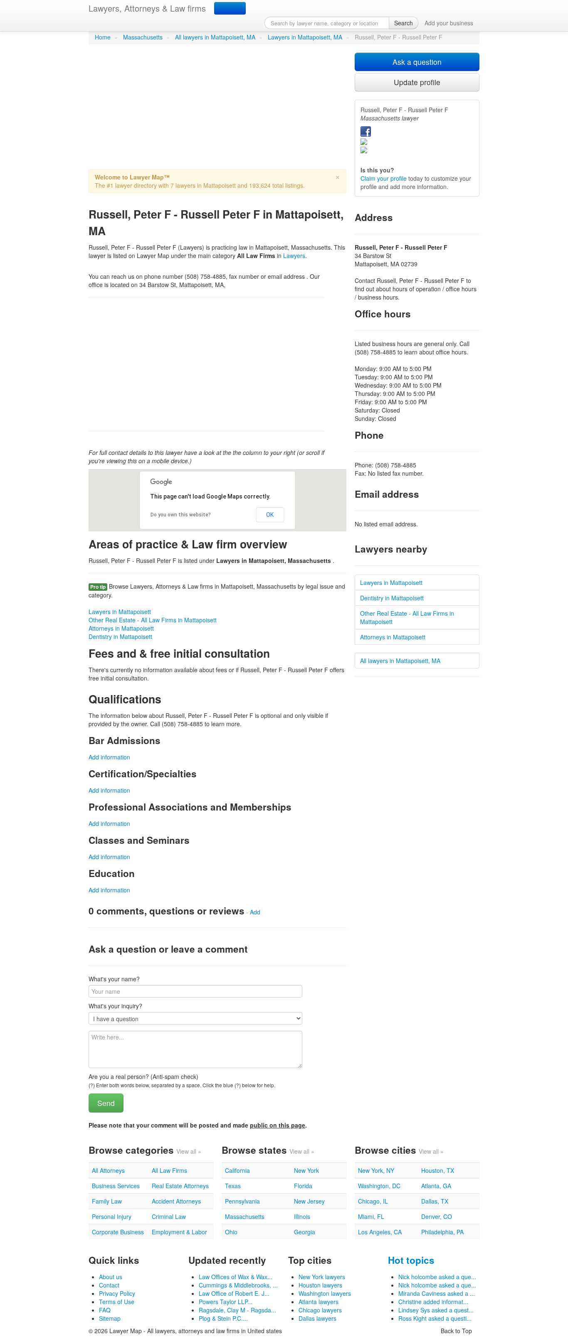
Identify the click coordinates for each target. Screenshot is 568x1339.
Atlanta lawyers (318, 1301)
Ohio (231, 1232)
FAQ (105, 1310)
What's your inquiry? (115, 1006)
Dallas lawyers (317, 1318)
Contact (109, 1285)
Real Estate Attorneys (180, 1186)
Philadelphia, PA (442, 1232)
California (237, 1170)
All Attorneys (108, 1170)
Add (255, 912)
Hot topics (411, 1260)
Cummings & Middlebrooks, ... (238, 1285)
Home (103, 37)
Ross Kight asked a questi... (435, 1318)
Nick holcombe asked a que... (437, 1277)
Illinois (302, 1216)
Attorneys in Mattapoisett (121, 628)
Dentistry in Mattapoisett (120, 636)
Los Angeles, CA (380, 1232)
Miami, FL (371, 1216)
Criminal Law (169, 1216)
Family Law (107, 1201)
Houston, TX (437, 1170)
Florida (303, 1186)
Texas (233, 1186)
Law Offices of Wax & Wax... (235, 1277)
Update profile (417, 82)
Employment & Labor (179, 1232)
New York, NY (376, 1170)
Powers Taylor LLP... (225, 1301)
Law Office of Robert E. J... (234, 1293)
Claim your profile (384, 178)
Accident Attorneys (176, 1201)
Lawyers (294, 255)
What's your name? (114, 979)
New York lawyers (322, 1277)
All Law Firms (169, 1170)
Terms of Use (116, 1301)
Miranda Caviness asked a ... (436, 1293)
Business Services (116, 1186)
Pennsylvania (242, 1201)
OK (270, 514)
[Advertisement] (217, 111)
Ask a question (417, 62)
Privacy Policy (117, 1293)
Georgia (304, 1232)
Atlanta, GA (436, 1186)
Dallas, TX (434, 1201)
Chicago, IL (373, 1201)
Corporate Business (118, 1232)
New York (306, 1170)
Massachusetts (143, 37)
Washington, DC (379, 1186)
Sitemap (110, 1318)
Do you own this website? (181, 515)
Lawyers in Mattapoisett (120, 611)
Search (403, 23)
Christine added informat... (433, 1301)
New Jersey (309, 1201)
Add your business (449, 23)
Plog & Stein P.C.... (223, 1318)
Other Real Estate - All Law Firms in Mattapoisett (153, 620)
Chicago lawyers (320, 1310)
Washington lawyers (325, 1293)
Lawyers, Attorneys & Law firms (147, 8)
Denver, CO (436, 1216)
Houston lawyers (320, 1285)
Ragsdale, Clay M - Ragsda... (237, 1310)
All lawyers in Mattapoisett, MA (215, 37)
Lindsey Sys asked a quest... (436, 1310)
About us (110, 1277)
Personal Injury (111, 1216)
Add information (109, 757)
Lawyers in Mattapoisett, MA (305, 37)
